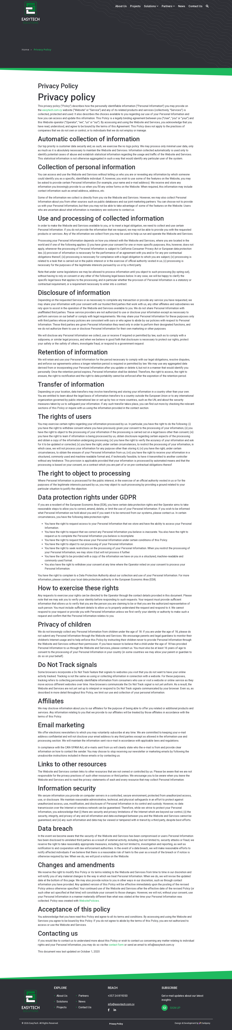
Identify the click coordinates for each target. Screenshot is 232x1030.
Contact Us (195, 6)
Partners (167, 6)
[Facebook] (110, 1010)
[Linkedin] (116, 1010)
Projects (135, 6)
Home (25, 50)
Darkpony (205, 1023)
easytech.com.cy (52, 110)
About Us (121, 6)
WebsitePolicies (89, 900)
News (181, 6)
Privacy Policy (116, 1024)
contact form (116, 944)
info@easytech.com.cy (121, 1004)
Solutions (150, 6)
